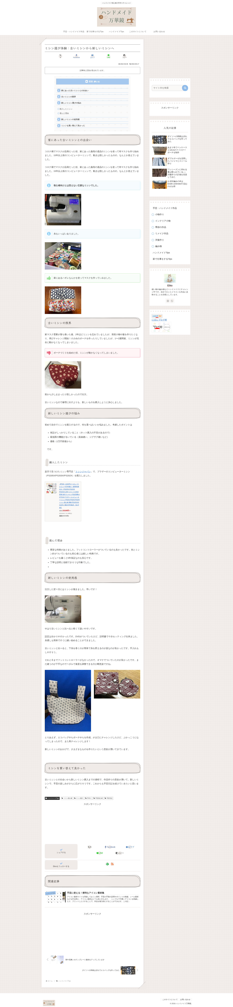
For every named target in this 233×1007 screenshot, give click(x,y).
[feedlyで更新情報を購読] (107, 863)
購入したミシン (66, 109)
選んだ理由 (64, 113)
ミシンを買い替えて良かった (73, 126)
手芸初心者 (99, 798)
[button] (124, 56)
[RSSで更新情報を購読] (112, 863)
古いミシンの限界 (68, 97)
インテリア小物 (163, 221)
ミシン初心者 (67, 798)
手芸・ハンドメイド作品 (165, 208)
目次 (91, 81)
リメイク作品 (161, 233)
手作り (89, 798)
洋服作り (159, 240)
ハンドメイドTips (53, 798)
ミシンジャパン (83, 471)
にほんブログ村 (159, 320)
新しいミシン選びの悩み (71, 103)
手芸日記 (109, 798)
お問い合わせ (185, 999)
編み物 (158, 246)
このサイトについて (170, 999)
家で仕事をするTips (162, 259)
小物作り (159, 214)
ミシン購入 (79, 798)
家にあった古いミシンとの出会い (75, 90)
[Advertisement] (92, 823)
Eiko (169, 285)
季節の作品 (160, 227)
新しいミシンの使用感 (70, 119)
